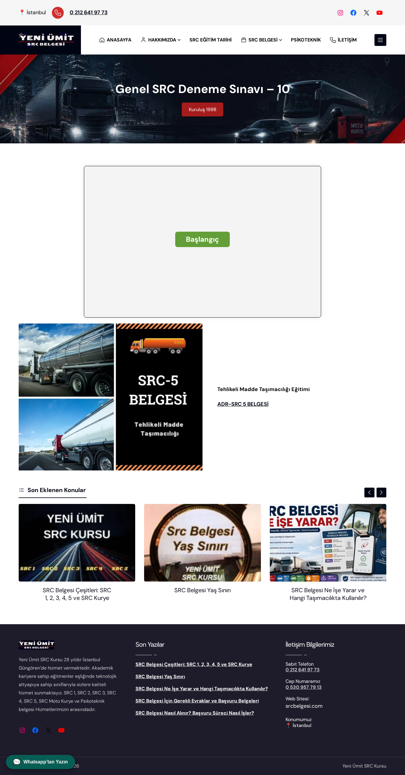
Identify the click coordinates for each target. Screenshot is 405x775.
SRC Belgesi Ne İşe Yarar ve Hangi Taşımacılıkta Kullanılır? (328, 594)
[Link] (58, 13)
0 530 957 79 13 (304, 687)
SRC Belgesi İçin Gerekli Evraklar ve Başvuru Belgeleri (197, 701)
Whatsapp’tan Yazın (40, 762)
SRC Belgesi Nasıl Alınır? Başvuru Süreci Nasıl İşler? (194, 713)
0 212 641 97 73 (89, 12)
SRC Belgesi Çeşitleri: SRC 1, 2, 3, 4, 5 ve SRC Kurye (77, 594)
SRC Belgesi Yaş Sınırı (202, 590)
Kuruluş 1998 (202, 109)
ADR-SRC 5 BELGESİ (243, 404)
